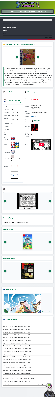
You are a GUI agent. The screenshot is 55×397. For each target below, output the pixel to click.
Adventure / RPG (38, 120)
